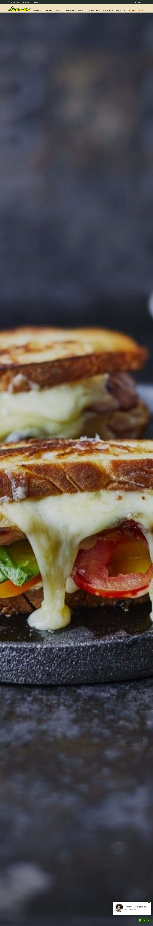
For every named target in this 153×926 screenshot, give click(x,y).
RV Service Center (53, 10)
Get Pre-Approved (136, 10)
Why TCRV (107, 10)
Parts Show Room (73, 10)
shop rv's (37, 10)
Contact (119, 10)
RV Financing (92, 10)
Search (139, 2)
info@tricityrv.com (32, 2)
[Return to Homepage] (19, 8)
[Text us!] (144, 921)
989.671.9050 (15, 2)
